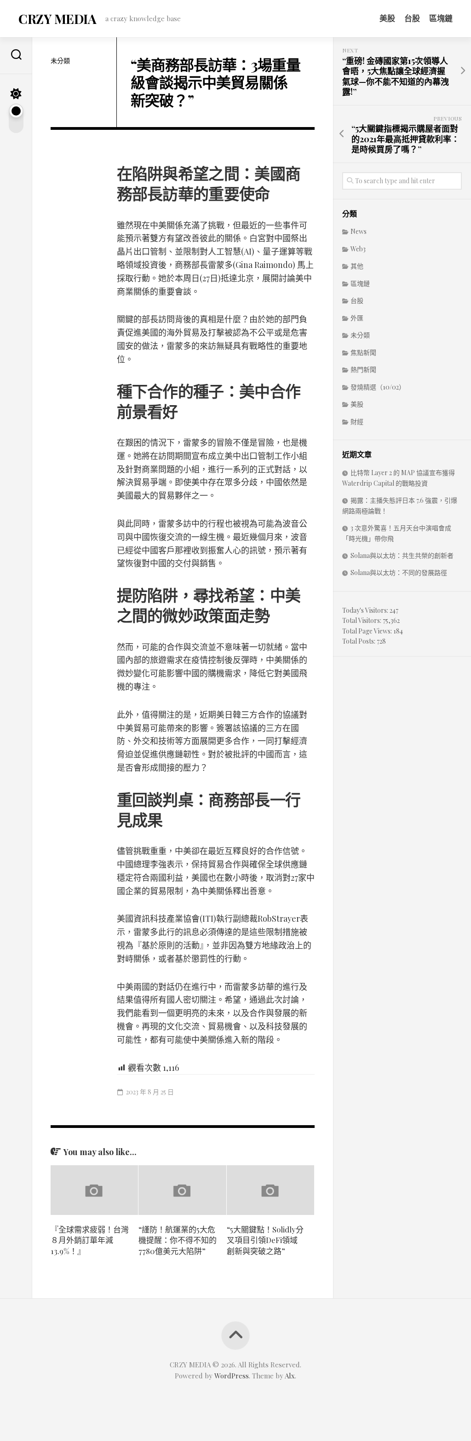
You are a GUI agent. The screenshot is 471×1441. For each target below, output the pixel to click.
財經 (356, 421)
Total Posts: (359, 641)
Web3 (358, 248)
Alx (290, 1375)
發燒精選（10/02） (377, 387)
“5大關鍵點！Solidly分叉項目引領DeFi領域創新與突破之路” (265, 1240)
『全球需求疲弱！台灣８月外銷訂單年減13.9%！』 (90, 1240)
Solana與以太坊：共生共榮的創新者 (402, 555)
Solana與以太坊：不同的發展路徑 (398, 572)
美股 (387, 18)
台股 (412, 18)
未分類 (60, 60)
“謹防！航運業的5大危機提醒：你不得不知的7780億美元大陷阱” (177, 1240)
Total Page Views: (367, 631)
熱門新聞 (363, 369)
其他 (356, 265)
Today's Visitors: (366, 610)
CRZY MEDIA (57, 18)
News (358, 231)
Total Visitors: (362, 620)
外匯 (356, 318)
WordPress (231, 1375)
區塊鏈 (441, 18)
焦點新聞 (363, 352)
